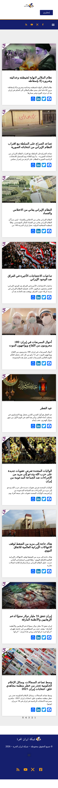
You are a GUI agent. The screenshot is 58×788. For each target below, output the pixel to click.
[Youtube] (32, 25)
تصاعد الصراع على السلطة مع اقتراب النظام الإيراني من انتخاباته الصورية (30, 145)
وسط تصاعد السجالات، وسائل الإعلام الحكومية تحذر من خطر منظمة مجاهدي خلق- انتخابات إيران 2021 (29, 686)
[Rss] (26, 25)
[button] (53, 24)
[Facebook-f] (43, 25)
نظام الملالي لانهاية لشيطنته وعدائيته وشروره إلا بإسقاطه (31, 79)
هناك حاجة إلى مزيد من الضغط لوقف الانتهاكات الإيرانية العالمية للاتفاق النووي (30, 547)
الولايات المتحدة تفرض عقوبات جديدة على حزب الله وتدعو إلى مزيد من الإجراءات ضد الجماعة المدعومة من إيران (30, 476)
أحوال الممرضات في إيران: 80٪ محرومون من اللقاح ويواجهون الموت (30, 343)
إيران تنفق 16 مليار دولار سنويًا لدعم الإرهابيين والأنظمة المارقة (31, 617)
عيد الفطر (46, 408)
